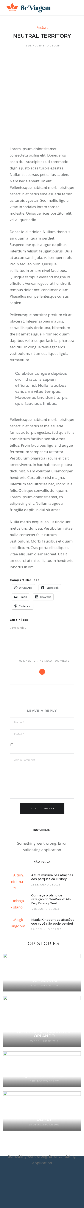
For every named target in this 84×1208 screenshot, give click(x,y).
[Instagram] (45, 1183)
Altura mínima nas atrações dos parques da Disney (52, 877)
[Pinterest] (39, 1183)
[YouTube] (51, 1183)
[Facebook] (33, 1183)
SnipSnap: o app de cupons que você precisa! (44, 1074)
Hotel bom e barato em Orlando (44, 1034)
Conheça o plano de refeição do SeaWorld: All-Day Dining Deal (51, 899)
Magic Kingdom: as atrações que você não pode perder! (52, 921)
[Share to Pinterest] (42, 672)
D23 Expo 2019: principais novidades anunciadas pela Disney (44, 1115)
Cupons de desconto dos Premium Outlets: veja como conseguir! (44, 976)
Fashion (42, 27)
